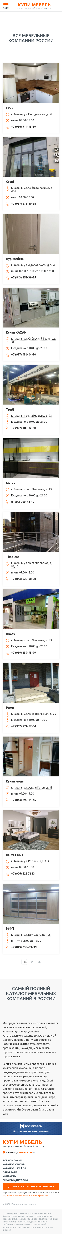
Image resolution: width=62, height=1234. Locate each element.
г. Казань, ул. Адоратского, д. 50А (33, 265)
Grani (10, 181)
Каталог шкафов (14, 1168)
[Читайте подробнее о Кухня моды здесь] (31, 756)
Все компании (12, 1160)
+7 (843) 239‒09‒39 (24, 947)
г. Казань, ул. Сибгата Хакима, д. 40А (32, 189)
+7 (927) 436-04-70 (23, 354)
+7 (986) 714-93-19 (23, 126)
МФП (10, 928)
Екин (9, 108)
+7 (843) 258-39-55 (23, 277)
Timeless (12, 556)
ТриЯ (10, 409)
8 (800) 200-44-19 (22, 501)
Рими (10, 707)
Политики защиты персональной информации (26, 1195)
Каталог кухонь (14, 1164)
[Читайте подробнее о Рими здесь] (31, 683)
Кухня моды (15, 781)
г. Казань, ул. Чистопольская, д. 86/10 (31, 564)
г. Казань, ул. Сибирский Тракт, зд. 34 (33, 340)
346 (38, 962)
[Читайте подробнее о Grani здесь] (31, 157)
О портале (10, 1172)
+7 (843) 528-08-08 (23, 578)
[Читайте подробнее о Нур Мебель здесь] (31, 234)
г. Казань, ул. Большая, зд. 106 (31, 934)
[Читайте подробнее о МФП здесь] (31, 904)
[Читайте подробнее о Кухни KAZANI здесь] (31, 308)
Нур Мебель (15, 258)
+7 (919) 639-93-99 (23, 652)
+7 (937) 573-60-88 (23, 203)
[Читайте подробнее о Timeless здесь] (31, 532)
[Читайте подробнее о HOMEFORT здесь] (31, 830)
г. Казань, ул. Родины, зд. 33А (30, 861)
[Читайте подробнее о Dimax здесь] (31, 609)
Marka (10, 483)
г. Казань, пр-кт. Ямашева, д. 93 (31, 415)
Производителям (15, 1180)
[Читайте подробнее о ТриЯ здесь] (31, 385)
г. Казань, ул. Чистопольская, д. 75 (33, 713)
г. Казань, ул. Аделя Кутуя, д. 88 (31, 787)
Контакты (10, 1176)
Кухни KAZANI (16, 332)
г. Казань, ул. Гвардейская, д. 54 (31, 114)
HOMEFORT (14, 855)
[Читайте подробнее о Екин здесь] (31, 83)
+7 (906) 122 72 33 (23, 873)
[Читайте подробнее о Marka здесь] (31, 458)
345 (31, 962)
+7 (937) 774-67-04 (23, 726)
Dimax (10, 634)
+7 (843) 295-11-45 (23, 799)
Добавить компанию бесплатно (31, 1186)
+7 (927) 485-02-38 (23, 428)
